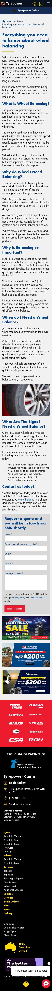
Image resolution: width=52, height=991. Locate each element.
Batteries (8, 870)
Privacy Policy (18, 597)
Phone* (20, 544)
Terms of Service (38, 597)
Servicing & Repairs (13, 878)
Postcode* (9, 563)
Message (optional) (13, 573)
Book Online (11, 901)
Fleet (6, 905)
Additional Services (13, 889)
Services (8, 867)
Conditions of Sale (38, 977)
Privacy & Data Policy (20, 977)
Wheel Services (11, 886)
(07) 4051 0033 (18, 798)
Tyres (7, 832)
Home (8, 21)
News (7, 909)
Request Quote (14, 608)
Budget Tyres (10, 931)
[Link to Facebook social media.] (26, 984)
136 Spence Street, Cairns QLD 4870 (27, 790)
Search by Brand (12, 844)
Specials (8, 893)
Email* (7, 553)
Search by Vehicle (12, 836)
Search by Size (11, 840)
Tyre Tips (8, 851)
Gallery (8, 913)
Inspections (9, 874)
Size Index (9, 923)
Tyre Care (8, 847)
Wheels (8, 855)
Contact (8, 897)
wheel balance (26, 499)
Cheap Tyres (10, 935)
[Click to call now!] (34, 3)
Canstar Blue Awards (14, 927)
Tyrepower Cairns (28, 10)
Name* (8, 534)
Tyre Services (10, 882)
